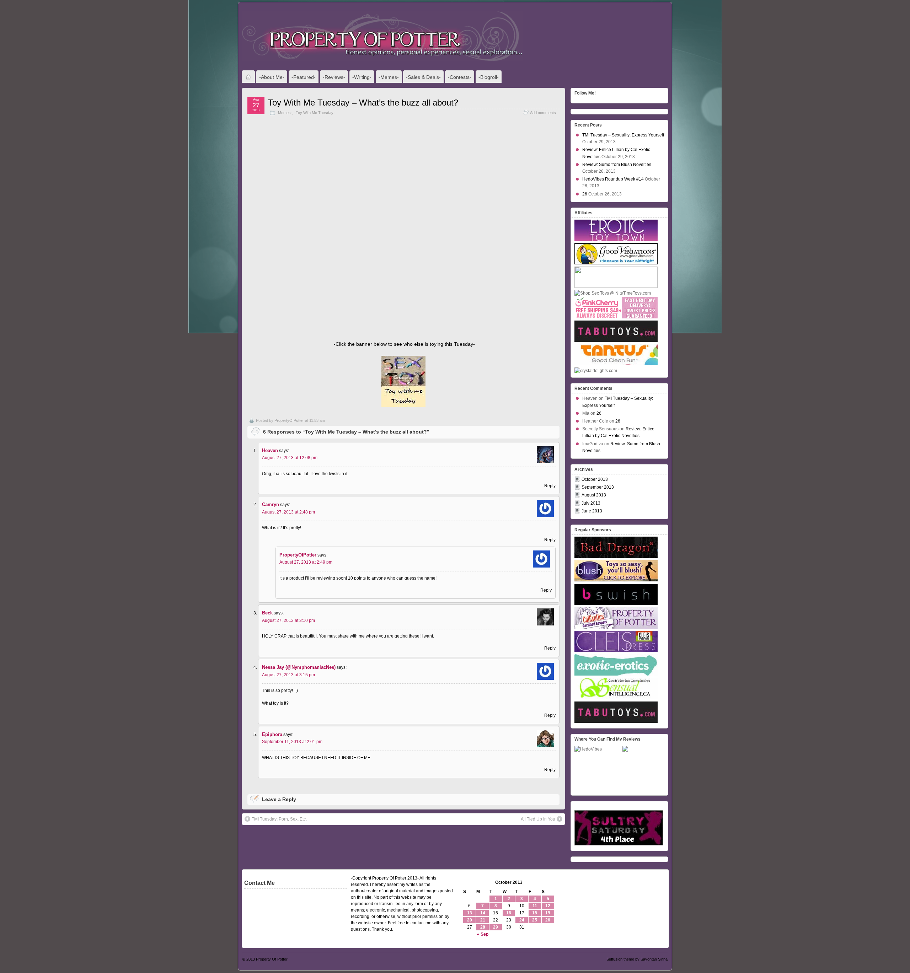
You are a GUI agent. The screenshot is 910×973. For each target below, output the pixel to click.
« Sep (482, 934)
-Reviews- (334, 77)
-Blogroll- (488, 77)
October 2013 (595, 479)
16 (508, 912)
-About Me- (271, 77)
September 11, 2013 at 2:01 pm (292, 741)
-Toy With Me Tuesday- (314, 113)
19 (547, 912)
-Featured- (303, 77)
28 (482, 927)
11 (534, 905)
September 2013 (598, 487)
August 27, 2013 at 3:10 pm (288, 620)
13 (469, 912)
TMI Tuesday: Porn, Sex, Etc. (279, 819)
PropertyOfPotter (289, 420)
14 (482, 912)
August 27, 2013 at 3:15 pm (288, 674)
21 (482, 920)
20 (469, 920)
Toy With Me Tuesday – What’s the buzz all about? (363, 102)
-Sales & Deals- (423, 77)
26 (584, 194)
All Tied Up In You (538, 819)
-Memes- (389, 77)
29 (495, 927)
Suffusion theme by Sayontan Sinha (637, 959)
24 (521, 920)
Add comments (543, 113)
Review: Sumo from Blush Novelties (616, 164)
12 (547, 905)
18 (534, 912)
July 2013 (591, 503)
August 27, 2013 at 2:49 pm (305, 562)
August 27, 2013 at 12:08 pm (289, 457)
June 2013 (592, 511)
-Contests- (459, 77)
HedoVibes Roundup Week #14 (613, 179)
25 (534, 920)
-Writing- (361, 77)
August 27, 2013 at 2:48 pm (288, 512)
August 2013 (594, 495)
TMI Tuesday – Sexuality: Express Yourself (623, 135)
